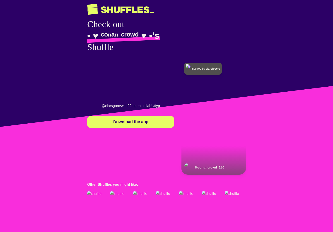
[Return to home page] (120, 9)
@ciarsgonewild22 (116, 106)
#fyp (156, 106)
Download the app (130, 122)
